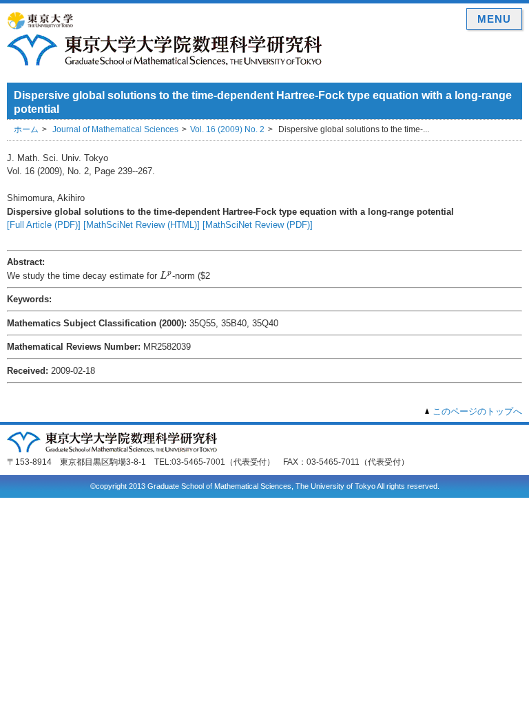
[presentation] (166, 274)
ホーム (26, 129)
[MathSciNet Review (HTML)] (141, 225)
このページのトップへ (477, 411)
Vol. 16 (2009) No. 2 (227, 129)
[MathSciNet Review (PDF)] (258, 225)
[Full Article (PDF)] (44, 225)
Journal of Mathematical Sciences (115, 129)
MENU (494, 19)
